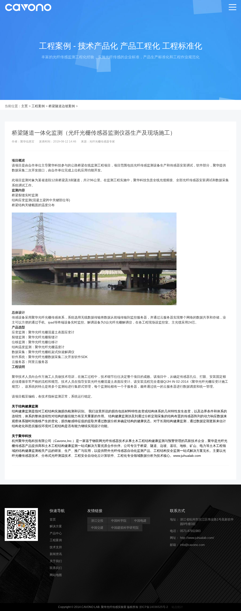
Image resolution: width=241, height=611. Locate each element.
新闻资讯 (56, 554)
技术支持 (56, 547)
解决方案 (56, 526)
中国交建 (97, 527)
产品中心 (56, 533)
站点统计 (177, 607)
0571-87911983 (190, 531)
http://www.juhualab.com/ (197, 538)
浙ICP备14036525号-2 (153, 607)
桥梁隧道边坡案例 (61, 106)
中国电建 (140, 520)
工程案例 (38, 106)
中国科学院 (118, 520)
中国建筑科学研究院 (125, 527)
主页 (24, 106)
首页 (53, 519)
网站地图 (56, 575)
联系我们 (56, 568)
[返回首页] (28, 7)
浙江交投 (97, 520)
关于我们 (56, 561)
